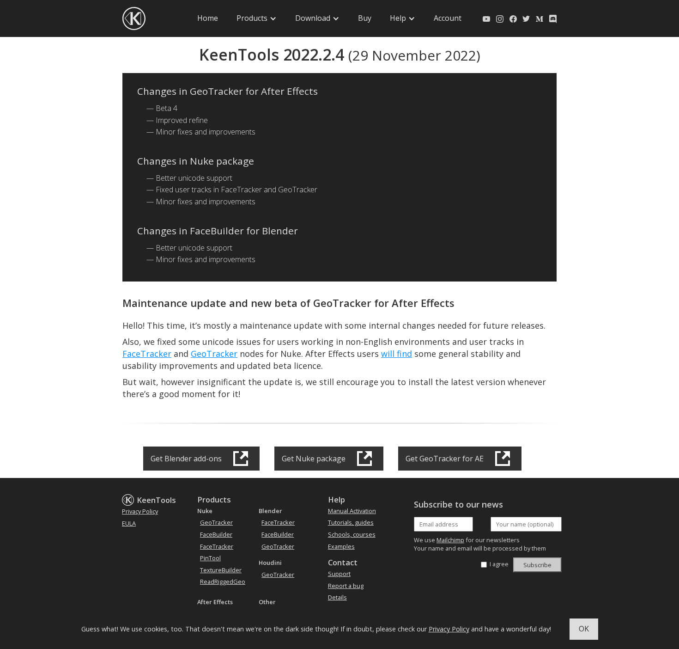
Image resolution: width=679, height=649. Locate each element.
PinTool (210, 558)
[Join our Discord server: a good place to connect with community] (553, 18)
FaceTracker (146, 353)
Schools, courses (352, 534)
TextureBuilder (221, 570)
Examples (341, 546)
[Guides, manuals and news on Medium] (539, 18)
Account (447, 18)
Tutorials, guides (351, 522)
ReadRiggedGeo (222, 581)
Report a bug (346, 586)
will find (396, 353)
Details (337, 597)
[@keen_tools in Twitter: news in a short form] (526, 18)
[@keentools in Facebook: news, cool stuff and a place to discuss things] (513, 18)
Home (207, 18)
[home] (134, 18)
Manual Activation (352, 511)
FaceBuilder (216, 534)
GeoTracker (214, 353)
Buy (364, 18)
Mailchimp (450, 540)
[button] (256, 18)
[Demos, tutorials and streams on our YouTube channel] (486, 18)
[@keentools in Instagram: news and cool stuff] (499, 18)
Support (339, 573)
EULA (129, 523)
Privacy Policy (449, 629)
